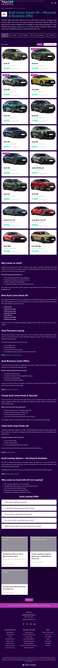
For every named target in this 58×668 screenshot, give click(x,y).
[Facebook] (23, 624)
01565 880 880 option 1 (29, 615)
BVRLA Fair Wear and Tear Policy (29, 645)
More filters (52, 35)
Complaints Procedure (28, 641)
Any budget (25, 35)
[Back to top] (56, 666)
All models (13, 35)
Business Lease (10, 643)
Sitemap (48, 645)
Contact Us (48, 634)
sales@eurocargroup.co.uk (29, 619)
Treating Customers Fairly (29, 634)
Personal (33, 44)
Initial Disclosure (29, 632)
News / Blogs (48, 637)
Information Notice (29, 643)
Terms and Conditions (29, 639)
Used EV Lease (11, 452)
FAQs (10, 637)
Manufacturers (10, 632)
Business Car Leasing (12, 389)
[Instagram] (31, 624)
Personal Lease (10, 641)
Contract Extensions (10, 647)
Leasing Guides (10, 634)
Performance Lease (10, 645)
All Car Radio (48, 641)
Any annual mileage (38, 35)
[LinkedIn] (34, 624)
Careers (48, 639)
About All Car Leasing (48, 632)
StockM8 (48, 643)
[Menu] (55, 2)
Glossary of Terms (10, 639)
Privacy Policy (29, 637)
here (49, 605)
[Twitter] (27, 624)
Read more (29, 600)
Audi (4, 35)
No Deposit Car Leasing (12, 474)
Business (39, 44)
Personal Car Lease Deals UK (14, 355)
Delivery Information (29, 647)
